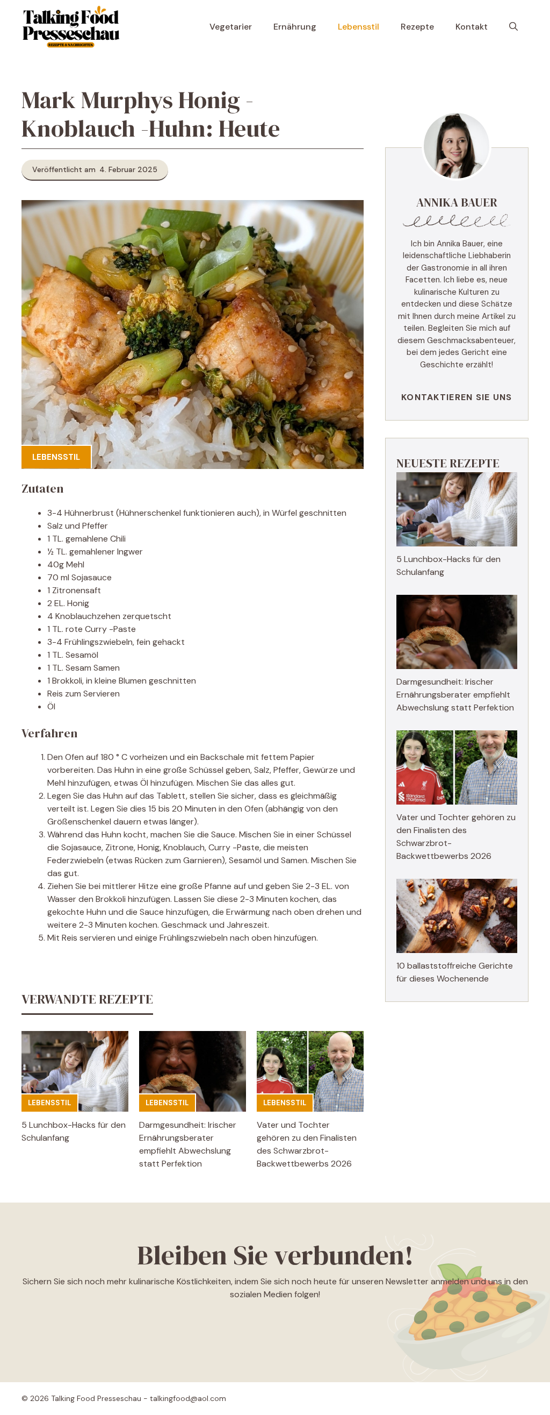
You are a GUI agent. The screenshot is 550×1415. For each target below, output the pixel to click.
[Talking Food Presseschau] (70, 27)
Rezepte (417, 26)
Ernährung (294, 26)
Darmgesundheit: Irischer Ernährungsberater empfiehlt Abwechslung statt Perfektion (455, 694)
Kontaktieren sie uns (456, 397)
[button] (513, 27)
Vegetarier (230, 26)
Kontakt (471, 26)
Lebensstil (358, 26)
